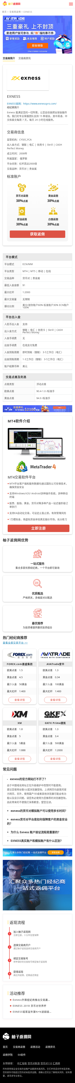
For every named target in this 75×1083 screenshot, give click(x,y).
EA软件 (22, 1054)
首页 (4, 11)
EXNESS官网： (15, 103)
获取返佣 (37, 234)
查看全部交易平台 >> (15, 642)
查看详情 (19, 699)
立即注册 (38, 528)
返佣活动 (35, 1046)
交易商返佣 (15, 11)
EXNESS (28, 11)
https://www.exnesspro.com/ (40, 103)
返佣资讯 (50, 1046)
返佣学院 (8, 1054)
